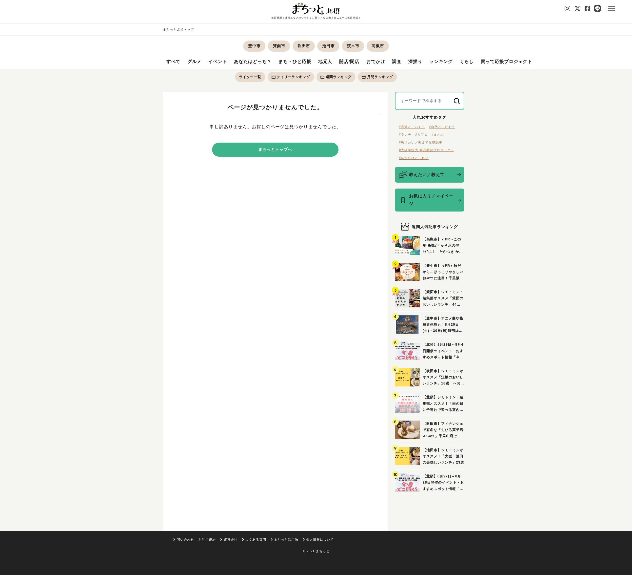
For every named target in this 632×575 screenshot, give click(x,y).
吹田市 (303, 46)
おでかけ (375, 61)
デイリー (293, 77)
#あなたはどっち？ (414, 158)
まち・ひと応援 (294, 61)
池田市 (328, 46)
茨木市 (353, 46)
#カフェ (421, 134)
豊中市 (254, 46)
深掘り (415, 61)
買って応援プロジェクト (506, 61)
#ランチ (405, 134)
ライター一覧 (250, 77)
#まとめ (438, 134)
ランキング (441, 61)
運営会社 (230, 539)
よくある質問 (255, 539)
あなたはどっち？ (253, 61)
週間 (339, 77)
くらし (467, 61)
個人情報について (320, 539)
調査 (396, 61)
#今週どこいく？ (412, 127)
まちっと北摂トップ (178, 29)
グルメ (194, 61)
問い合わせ (185, 539)
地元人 (325, 61)
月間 (380, 77)
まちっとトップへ (275, 149)
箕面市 (279, 46)
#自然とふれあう (442, 127)
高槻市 (378, 46)
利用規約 (209, 539)
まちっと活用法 (286, 539)
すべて (173, 61)
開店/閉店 (349, 61)
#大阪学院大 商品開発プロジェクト (426, 150)
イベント (217, 61)
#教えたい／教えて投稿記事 (420, 142)
